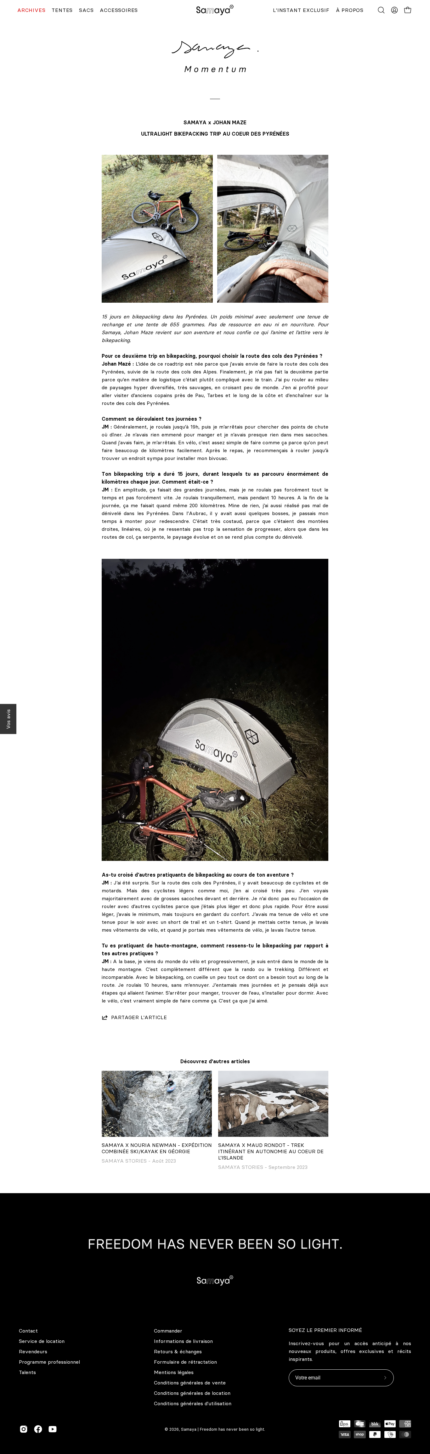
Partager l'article (139, 1017)
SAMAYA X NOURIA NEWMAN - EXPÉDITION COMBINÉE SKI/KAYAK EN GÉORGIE (157, 1148)
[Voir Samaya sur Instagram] (23, 1429)
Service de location (42, 1341)
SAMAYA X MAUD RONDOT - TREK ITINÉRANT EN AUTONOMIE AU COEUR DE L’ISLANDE (271, 1151)
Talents (27, 1372)
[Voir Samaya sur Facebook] (38, 1429)
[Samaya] (215, 10)
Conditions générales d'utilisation (192, 1403)
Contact (28, 1331)
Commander (168, 1331)
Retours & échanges (178, 1351)
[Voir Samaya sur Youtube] (52, 1429)
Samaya (188, 1429)
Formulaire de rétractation (185, 1362)
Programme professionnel (49, 1362)
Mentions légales (174, 1372)
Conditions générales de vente (190, 1382)
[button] (381, 10)
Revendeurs (33, 1351)
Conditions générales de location (192, 1393)
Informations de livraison (183, 1341)
